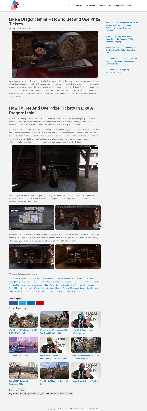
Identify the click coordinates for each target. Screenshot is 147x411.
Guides (16, 394)
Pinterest (40, 303)
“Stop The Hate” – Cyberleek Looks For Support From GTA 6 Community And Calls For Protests (121, 61)
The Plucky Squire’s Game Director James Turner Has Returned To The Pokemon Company (119, 39)
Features (21, 390)
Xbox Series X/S (66, 394)
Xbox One (54, 394)
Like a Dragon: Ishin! (28, 394)
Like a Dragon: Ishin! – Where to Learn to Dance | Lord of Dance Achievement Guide (49, 288)
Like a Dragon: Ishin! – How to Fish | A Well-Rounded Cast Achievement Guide (47, 282)
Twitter (22, 303)
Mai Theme (96, 409)
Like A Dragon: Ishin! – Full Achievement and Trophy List (32, 278)
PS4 (43, 394)
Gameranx (64, 409)
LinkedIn (31, 303)
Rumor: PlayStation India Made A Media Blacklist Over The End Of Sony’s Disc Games (121, 50)
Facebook (13, 303)
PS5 (47, 394)
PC (39, 394)
